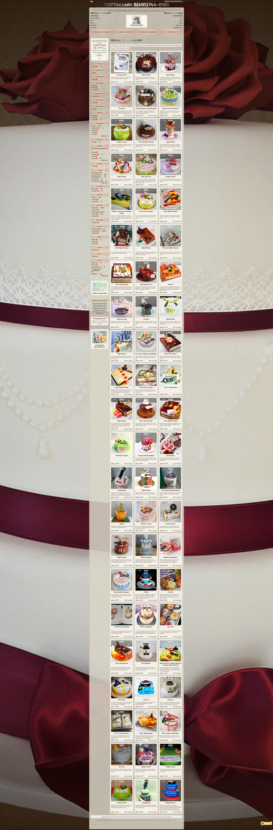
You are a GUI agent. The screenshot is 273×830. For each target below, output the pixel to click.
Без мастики (153, 45)
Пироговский (99, 220)
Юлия (94, 73)
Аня (93, 134)
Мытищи (99, 195)
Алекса (94, 214)
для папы (105, 306)
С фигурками (119, 48)
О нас (181, 18)
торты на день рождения (99, 300)
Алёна (94, 243)
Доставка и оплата (178, 27)
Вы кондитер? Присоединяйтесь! (99, 346)
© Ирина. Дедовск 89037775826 (136, 25)
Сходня (99, 254)
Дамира (94, 199)
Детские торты (124, 45)
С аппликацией (178, 45)
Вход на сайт (94, 27)
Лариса (94, 201)
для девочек (95, 305)
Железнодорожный (100, 93)
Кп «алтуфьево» (96, 172)
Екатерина (95, 128)
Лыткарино (100, 139)
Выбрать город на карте (99, 293)
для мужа (100, 306)
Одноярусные (138, 45)
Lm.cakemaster (96, 267)
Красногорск (99, 123)
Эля (93, 142)
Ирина (94, 197)
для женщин (94, 308)
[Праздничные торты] (101, 33)
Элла (94, 85)
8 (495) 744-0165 (99, 45)
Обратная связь (95, 824)
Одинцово (99, 205)
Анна (94, 117)
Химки (100, 260)
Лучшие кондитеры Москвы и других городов (125, 10)
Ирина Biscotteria (96, 177)
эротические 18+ (99, 313)
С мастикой (126, 48)
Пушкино (99, 237)
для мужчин (94, 306)
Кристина (95, 222)
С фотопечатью (170, 45)
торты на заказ (110, 10)
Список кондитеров (95, 18)
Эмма (94, 156)
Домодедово (99, 83)
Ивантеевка (99, 100)
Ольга (94, 87)
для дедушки (103, 310)
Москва (100, 170)
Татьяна (94, 89)
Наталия (94, 179)
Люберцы (99, 146)
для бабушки (96, 310)
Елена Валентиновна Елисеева (99, 148)
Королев (99, 113)
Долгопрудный (100, 76)
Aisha (94, 132)
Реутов (100, 247)
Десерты (131, 45)
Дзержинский (100, 70)
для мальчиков (95, 303)
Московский (99, 186)
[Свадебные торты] (147, 33)
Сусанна (94, 250)
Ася (93, 109)
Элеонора (95, 191)
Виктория (95, 154)
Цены (92, 20)
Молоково (99, 164)
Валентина (95, 96)
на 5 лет (105, 303)
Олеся (94, 79)
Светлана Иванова (97, 174)
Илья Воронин (96, 229)
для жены (100, 308)
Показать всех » (104, 136)
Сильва (94, 130)
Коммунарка (99, 106)
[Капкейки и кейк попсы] (171, 33)
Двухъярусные (146, 45)
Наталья (94, 210)
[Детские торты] (124, 33)
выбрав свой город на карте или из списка (163, 816)
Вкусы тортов (179, 25)
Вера (94, 274)
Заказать (121, 53)
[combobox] (99, 58)
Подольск (99, 226)
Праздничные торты (115, 45)
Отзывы (92, 23)
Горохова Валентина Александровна (97, 269)
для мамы (105, 308)
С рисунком (113, 48)
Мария (94, 66)
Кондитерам (93, 25)
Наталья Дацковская (97, 212)
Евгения (94, 216)
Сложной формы (161, 45)
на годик (101, 303)
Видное (100, 64)
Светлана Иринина (96, 181)
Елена (94, 102)
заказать (125, 11)
